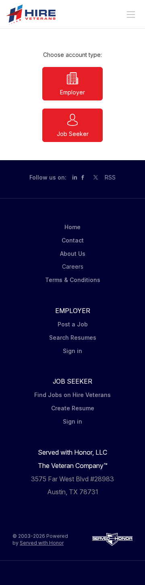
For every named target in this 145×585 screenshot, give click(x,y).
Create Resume (72, 408)
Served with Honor (42, 543)
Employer (72, 92)
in (74, 177)
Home (72, 227)
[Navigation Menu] (131, 14)
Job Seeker (73, 133)
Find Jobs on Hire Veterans (72, 394)
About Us (72, 253)
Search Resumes (72, 337)
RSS (110, 177)
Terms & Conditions (72, 279)
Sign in (72, 350)
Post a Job (73, 324)
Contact (73, 240)
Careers (72, 266)
